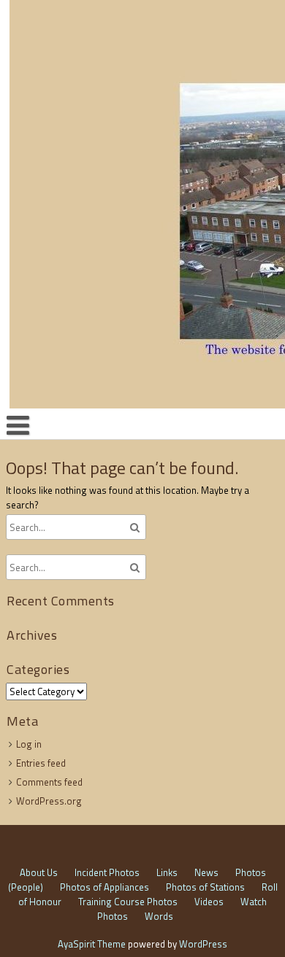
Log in (29, 744)
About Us (39, 872)
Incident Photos (107, 872)
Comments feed (49, 782)
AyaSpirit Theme (92, 944)
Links (167, 872)
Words (159, 916)
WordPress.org (49, 801)
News (206, 872)
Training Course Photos (128, 901)
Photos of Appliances (104, 887)
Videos (209, 901)
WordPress (203, 944)
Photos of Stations (205, 887)
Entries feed (41, 763)
